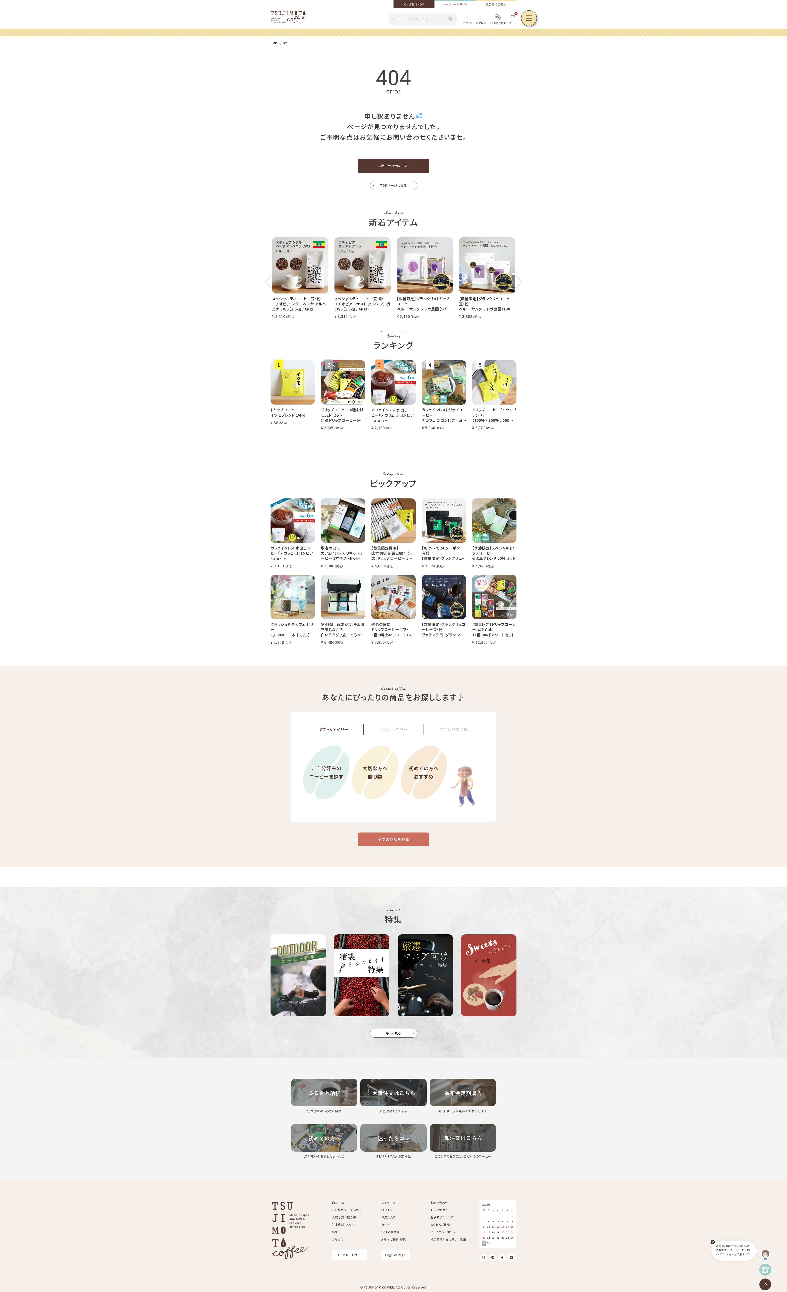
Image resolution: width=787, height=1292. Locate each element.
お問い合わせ (439, 1203)
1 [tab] (381, 332)
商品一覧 (338, 1203)
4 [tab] (400, 332)
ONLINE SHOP (414, 4)
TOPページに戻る (393, 185)
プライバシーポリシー (444, 1232)
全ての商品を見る (393, 839)
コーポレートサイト (454, 4)
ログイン (468, 23)
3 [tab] (393, 332)
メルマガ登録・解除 (393, 1239)
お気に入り (388, 1217)
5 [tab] (406, 332)
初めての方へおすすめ (424, 772)
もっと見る (393, 1033)
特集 (335, 1232)
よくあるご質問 (497, 23)
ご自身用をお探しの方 (346, 1210)
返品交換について (442, 1217)
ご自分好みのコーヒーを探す (326, 772)
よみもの (337, 1239)
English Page (395, 1255)
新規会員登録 (390, 1232)
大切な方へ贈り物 (375, 772)
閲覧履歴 (481, 23)
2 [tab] (387, 332)
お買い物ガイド (440, 1210)
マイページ (388, 1203)
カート (385, 1225)
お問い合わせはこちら (393, 166)
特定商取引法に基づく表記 (448, 1239)
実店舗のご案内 (496, 4)
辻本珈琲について (344, 1225)
